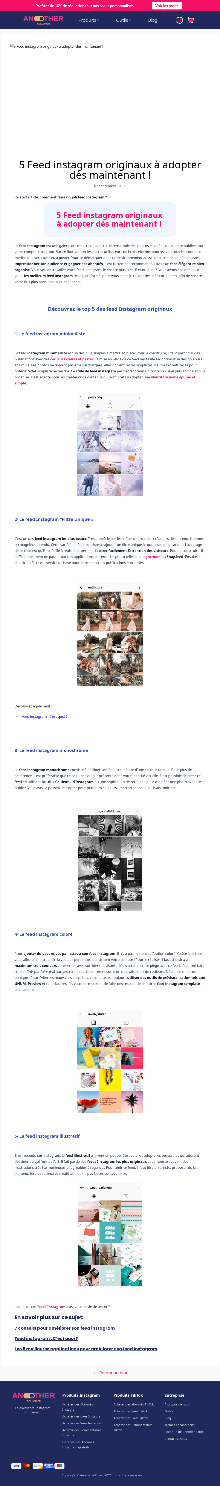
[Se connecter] (179, 20)
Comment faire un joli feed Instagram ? (73, 197)
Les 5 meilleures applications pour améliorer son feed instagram (86, 1349)
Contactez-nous (176, 1439)
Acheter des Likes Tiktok (130, 1418)
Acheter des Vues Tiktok (130, 1411)
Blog (153, 20)
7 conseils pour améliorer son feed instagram (65, 1328)
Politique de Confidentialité (184, 1432)
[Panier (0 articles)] (190, 20)
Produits (87, 20)
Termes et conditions (180, 1425)
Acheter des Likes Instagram (82, 1416)
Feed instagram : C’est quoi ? (44, 716)
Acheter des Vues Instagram (82, 1423)
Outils (122, 20)
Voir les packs (167, 5)
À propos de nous (177, 1404)
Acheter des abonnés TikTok (133, 1404)
